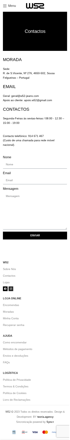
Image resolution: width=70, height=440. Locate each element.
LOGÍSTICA (10, 372)
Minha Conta (11, 318)
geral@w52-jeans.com (25, 95)
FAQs (6, 362)
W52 (6, 262)
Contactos (9, 275)
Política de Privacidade (17, 379)
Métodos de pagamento (17, 349)
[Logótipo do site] (35, 5)
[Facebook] (5, 288)
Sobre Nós (9, 269)
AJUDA (7, 335)
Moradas (8, 311)
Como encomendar (15, 342)
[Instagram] (11, 288)
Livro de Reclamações (16, 399)
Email (7, 173)
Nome (7, 157)
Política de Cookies (14, 393)
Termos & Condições (15, 386)
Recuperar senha (13, 325)
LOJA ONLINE (12, 298)
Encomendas (11, 305)
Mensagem (10, 188)
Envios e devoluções (15, 355)
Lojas (6, 282)
